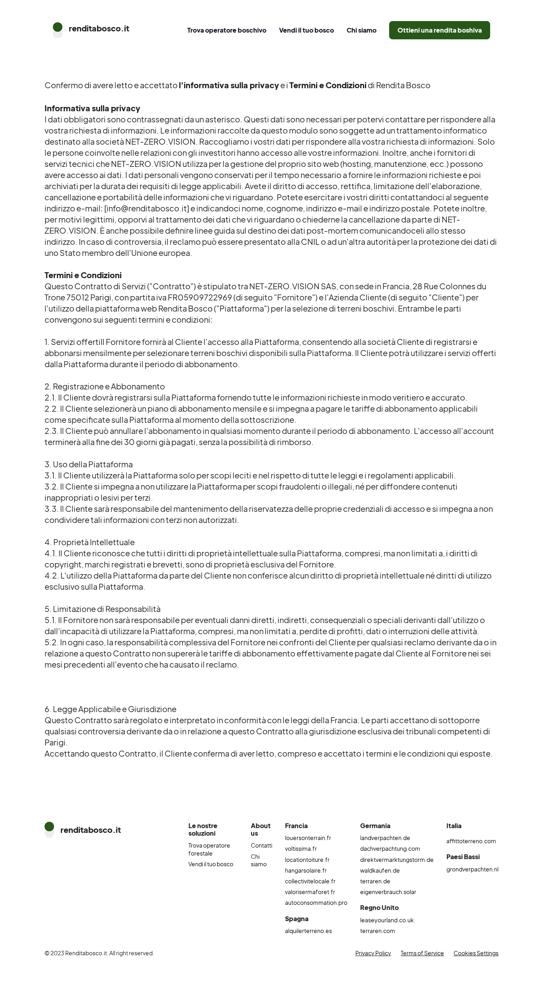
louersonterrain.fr (308, 837)
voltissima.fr (301, 848)
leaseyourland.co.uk (387, 919)
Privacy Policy (373, 952)
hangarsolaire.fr (306, 870)
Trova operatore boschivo (226, 30)
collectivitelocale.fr (310, 881)
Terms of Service (422, 952)
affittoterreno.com (471, 840)
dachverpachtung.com (390, 848)
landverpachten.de (385, 837)
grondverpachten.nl (472, 869)
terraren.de (375, 881)
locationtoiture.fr (307, 859)
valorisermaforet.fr (310, 891)
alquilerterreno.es (308, 930)
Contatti (261, 845)
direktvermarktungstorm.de (397, 859)
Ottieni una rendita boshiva (440, 30)
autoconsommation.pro (316, 902)
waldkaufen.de (380, 870)
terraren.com (377, 930)
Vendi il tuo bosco (306, 30)
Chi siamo (361, 30)
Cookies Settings (476, 952)
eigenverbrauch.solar (388, 891)
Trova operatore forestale (209, 849)
